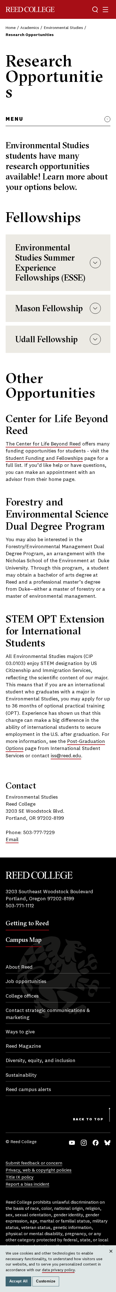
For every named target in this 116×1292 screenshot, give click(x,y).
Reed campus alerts (28, 1089)
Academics (29, 28)
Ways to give (20, 1032)
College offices (22, 996)
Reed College (30, 9)
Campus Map (23, 940)
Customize (45, 1281)
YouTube (72, 1143)
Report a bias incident (27, 1184)
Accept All (18, 1281)
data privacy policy (58, 1270)
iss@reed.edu (66, 755)
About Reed (19, 967)
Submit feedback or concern (34, 1163)
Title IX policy (20, 1177)
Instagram (84, 1143)
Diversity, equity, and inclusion (40, 1060)
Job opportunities (26, 981)
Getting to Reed (27, 923)
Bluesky (107, 1143)
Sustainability (21, 1075)
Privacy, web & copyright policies (39, 1170)
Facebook (96, 1143)
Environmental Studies (63, 28)
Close (111, 1256)
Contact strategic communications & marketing (48, 1014)
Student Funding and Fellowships (44, 458)
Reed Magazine (23, 1046)
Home (11, 28)
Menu (14, 119)
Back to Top (88, 1119)
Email (12, 839)
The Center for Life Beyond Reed (43, 444)
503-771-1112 (20, 905)
